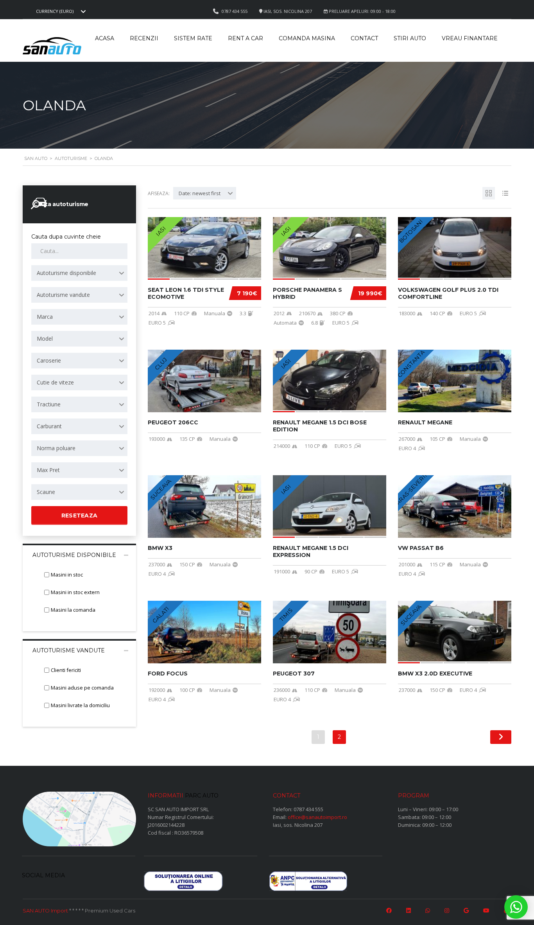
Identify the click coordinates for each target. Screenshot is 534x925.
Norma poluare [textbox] (56, 448)
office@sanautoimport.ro (317, 817)
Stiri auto (410, 38)
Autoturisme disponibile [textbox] (66, 273)
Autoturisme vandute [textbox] (63, 294)
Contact (364, 38)
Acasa (104, 38)
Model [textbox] (45, 338)
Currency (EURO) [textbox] (54, 11)
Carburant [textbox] (49, 426)
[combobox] (59, 11)
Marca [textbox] (45, 316)
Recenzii (144, 38)
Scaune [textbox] (46, 492)
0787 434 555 (308, 809)
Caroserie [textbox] (49, 360)
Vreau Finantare (470, 38)
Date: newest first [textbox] (199, 193)
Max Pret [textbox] (48, 470)
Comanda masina (307, 38)
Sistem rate (193, 38)
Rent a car (245, 38)
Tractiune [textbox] (49, 404)
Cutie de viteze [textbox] (55, 382)
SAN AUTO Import (45, 910)
